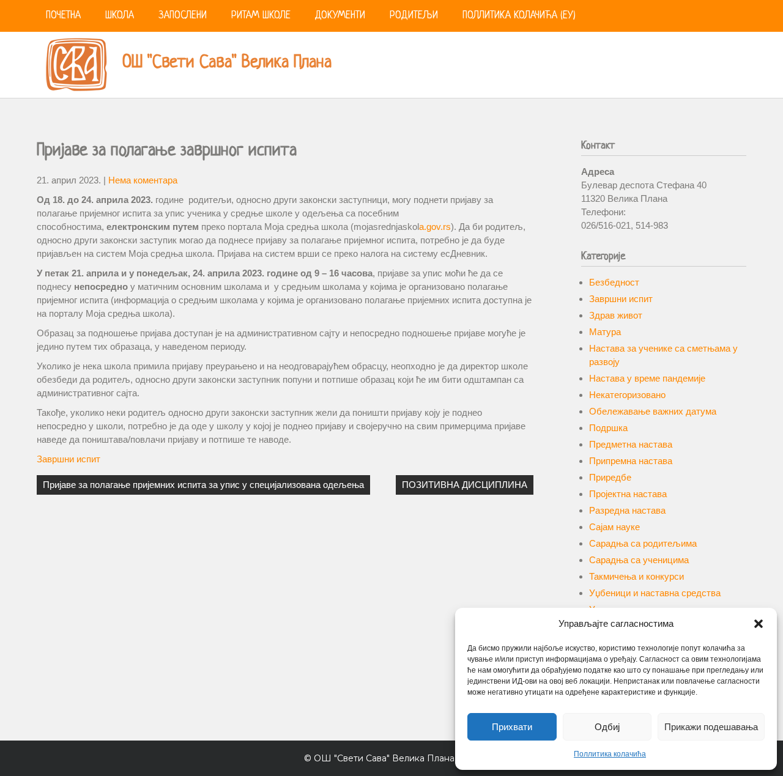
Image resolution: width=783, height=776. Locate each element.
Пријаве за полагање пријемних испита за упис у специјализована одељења (203, 484)
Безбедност (614, 282)
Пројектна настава (628, 494)
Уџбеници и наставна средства (655, 593)
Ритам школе (261, 15)
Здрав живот (615, 315)
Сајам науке (614, 527)
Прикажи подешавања (711, 727)
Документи (340, 15)
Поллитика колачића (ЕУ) (519, 15)
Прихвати (512, 727)
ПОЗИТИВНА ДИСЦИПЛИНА (464, 484)
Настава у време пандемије (647, 378)
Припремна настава (630, 461)
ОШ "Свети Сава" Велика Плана (227, 63)
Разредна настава (627, 510)
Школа (119, 15)
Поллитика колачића (610, 754)
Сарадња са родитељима (643, 543)
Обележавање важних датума (652, 411)
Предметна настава (630, 444)
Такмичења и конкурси (636, 576)
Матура (605, 332)
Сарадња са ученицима (639, 560)
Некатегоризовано (627, 395)
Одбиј (607, 727)
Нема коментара (142, 180)
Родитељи (414, 15)
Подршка (608, 428)
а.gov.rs (435, 226)
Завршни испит (68, 459)
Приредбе (610, 477)
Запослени (182, 15)
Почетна (63, 15)
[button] (758, 624)
